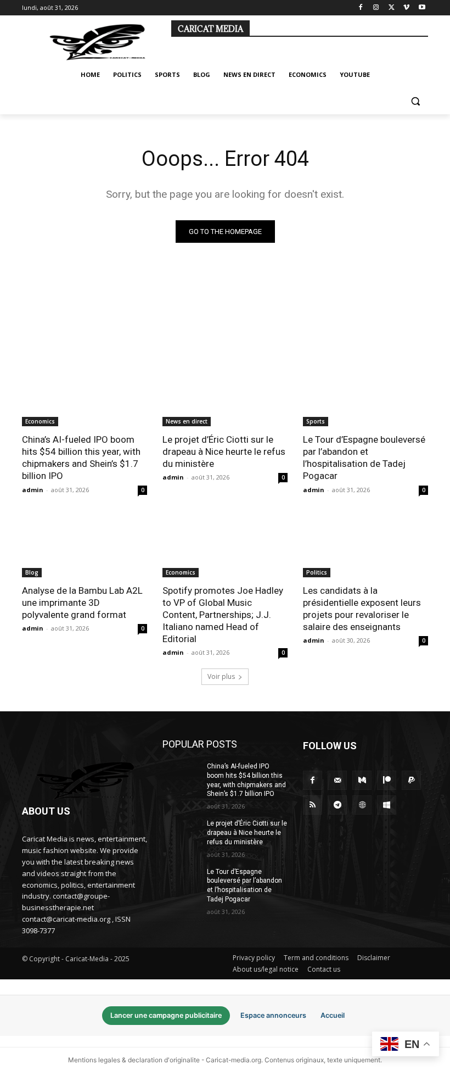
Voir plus (221, 676)
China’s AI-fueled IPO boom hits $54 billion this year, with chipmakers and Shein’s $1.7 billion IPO (81, 457)
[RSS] (312, 805)
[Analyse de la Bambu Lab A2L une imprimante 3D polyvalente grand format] (84, 546)
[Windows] (386, 805)
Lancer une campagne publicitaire (166, 1015)
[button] (415, 101)
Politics (316, 572)
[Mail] (337, 780)
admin (32, 490)
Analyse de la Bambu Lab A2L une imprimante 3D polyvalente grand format (82, 602)
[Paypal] (411, 780)
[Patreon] (386, 780)
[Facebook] (361, 8)
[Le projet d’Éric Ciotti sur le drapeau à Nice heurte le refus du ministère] (225, 395)
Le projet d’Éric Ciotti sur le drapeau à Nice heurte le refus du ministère (223, 451)
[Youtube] (421, 8)
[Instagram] (376, 8)
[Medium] (362, 780)
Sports (315, 421)
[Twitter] (391, 8)
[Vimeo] (406, 8)
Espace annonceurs (273, 1015)
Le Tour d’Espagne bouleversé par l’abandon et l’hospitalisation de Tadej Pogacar (364, 457)
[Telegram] (337, 805)
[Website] (362, 805)
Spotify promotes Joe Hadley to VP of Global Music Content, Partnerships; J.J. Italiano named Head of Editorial (222, 614)
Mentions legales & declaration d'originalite (134, 1060)
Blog (31, 572)
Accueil (332, 1015)
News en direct (186, 421)
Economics (40, 421)
